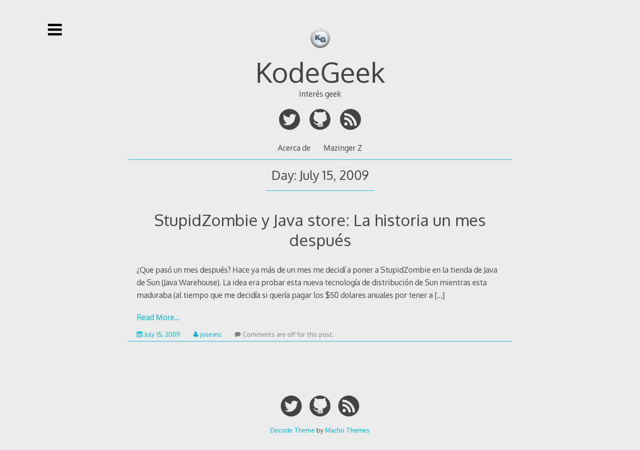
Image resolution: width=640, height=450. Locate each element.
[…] (440, 295)
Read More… (158, 317)
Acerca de (294, 147)
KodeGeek (320, 71)
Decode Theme (292, 430)
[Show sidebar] (55, 30)
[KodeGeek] (320, 52)
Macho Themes (347, 430)
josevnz (211, 334)
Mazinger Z (342, 147)
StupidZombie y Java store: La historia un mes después (320, 230)
